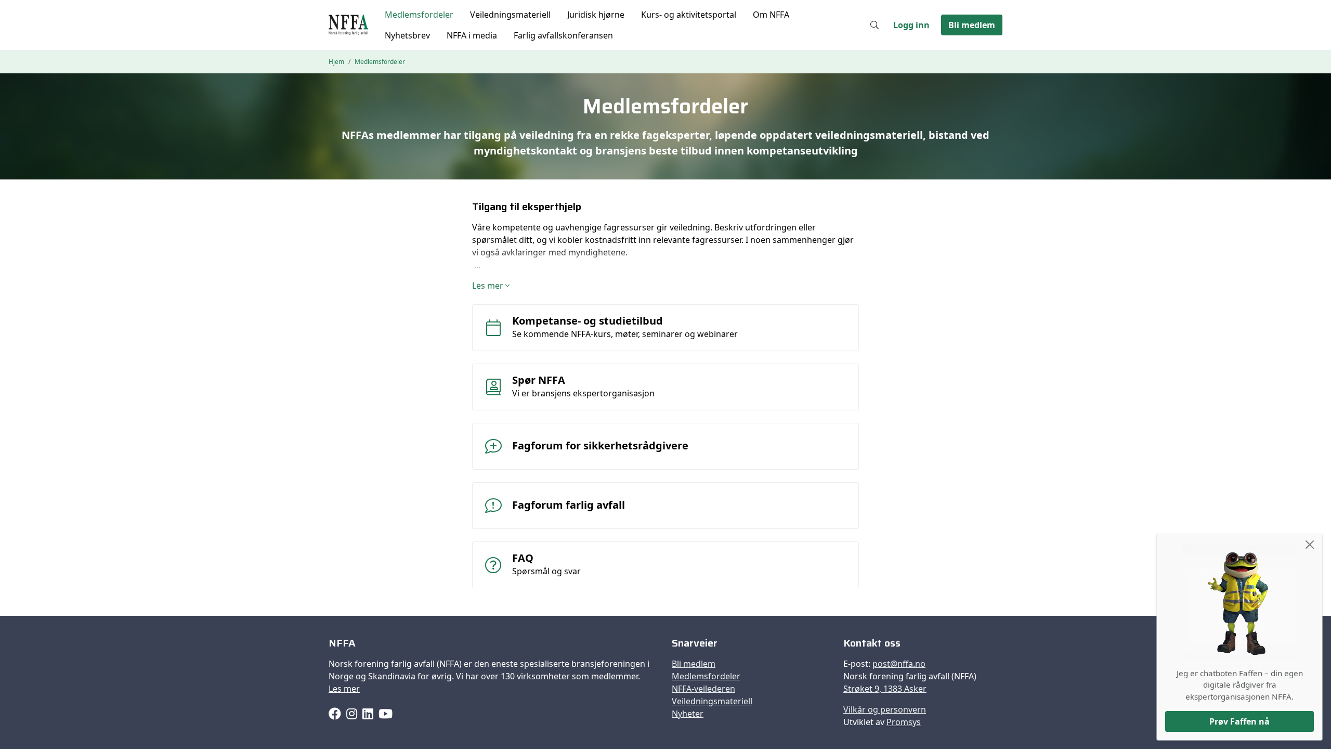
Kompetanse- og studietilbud (587, 321)
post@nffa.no (898, 663)
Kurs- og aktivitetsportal (688, 14)
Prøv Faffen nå (1239, 721)
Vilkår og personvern (884, 709)
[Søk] (874, 25)
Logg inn (911, 25)
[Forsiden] (348, 25)
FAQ (522, 558)
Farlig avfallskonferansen (563, 35)
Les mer (344, 688)
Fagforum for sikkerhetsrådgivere (600, 445)
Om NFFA (771, 14)
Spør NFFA (538, 380)
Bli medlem (971, 25)
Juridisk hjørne (595, 14)
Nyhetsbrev (407, 35)
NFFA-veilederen (703, 688)
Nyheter (687, 713)
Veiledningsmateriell (510, 14)
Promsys (903, 722)
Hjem (336, 61)
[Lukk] (1309, 544)
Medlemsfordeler (419, 14)
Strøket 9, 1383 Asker (885, 688)
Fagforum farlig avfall (568, 505)
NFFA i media (472, 35)
